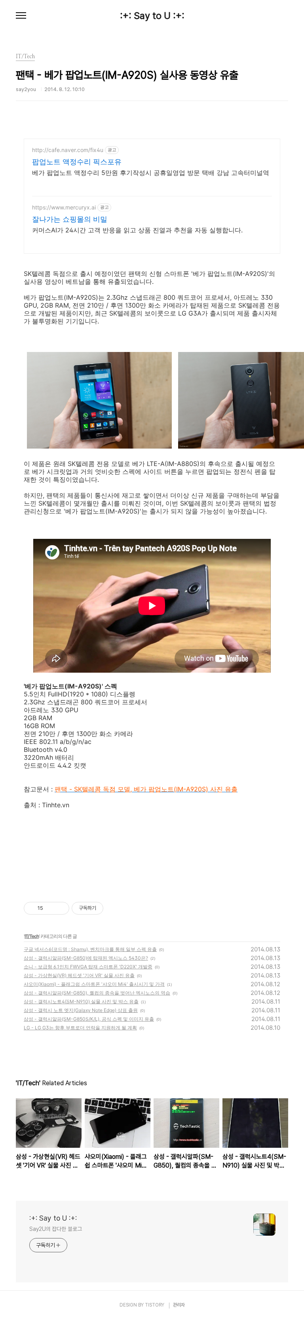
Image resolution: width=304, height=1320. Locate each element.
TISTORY (154, 1305)
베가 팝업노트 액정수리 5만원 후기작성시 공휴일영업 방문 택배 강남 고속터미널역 (150, 173)
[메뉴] (21, 16)
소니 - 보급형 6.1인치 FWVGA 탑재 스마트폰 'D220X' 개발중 (88, 967)
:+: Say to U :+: (152, 16)
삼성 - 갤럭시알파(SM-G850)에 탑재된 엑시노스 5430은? (86, 958)
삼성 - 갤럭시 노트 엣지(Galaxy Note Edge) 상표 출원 (81, 1010)
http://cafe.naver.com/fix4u (67, 149)
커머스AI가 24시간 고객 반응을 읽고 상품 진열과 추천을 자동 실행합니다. (137, 230)
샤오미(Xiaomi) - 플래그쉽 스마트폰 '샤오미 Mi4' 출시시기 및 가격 (94, 984)
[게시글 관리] (60, 908)
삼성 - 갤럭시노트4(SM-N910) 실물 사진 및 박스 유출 (81, 1001)
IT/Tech (32, 936)
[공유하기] (50, 908)
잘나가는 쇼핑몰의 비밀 (69, 219)
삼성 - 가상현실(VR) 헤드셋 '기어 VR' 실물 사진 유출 (79, 975)
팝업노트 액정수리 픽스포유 (77, 162)
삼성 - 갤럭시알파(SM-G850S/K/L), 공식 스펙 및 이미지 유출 (89, 1019)
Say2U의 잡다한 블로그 (55, 1229)
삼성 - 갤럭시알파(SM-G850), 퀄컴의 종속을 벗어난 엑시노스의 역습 (97, 993)
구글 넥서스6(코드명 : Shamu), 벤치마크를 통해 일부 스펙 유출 (90, 949)
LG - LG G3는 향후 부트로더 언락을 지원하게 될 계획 (80, 1028)
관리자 (179, 1305)
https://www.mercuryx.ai (64, 207)
